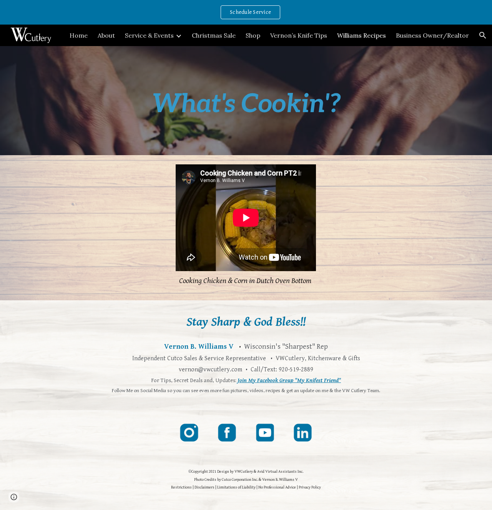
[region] (246, 12)
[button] (483, 35)
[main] (246, 101)
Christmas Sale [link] (214, 35)
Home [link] (79, 35)
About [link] (106, 35)
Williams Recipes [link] (361, 35)
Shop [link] (253, 35)
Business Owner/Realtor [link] (432, 35)
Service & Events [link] (149, 35)
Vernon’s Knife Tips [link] (298, 35)
